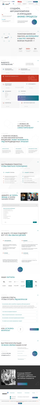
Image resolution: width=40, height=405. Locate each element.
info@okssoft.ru (5, 355)
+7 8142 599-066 (6, 353)
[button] (34, 22)
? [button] (20, 329)
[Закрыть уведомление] (39, 400)
